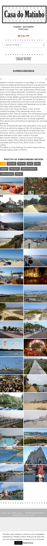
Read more (28, 543)
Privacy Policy (16, 513)
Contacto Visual (28, 515)
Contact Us (5, 513)
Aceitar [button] (18, 543)
